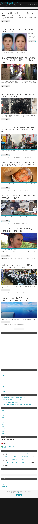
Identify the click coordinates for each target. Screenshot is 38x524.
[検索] (36, 475)
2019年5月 (3, 415)
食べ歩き (3, 391)
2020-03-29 (11, 52)
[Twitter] (35, 1)
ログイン (3, 481)
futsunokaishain (5, 52)
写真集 (19, 258)
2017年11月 (4, 426)
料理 (2, 382)
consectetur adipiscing (19, 492)
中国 (17, 52)
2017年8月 (3, 428)
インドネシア (26, 258)
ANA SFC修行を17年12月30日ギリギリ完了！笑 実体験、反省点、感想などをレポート (16, 453)
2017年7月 (3, 429)
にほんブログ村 (3, 447)
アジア (15, 52)
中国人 (22, 52)
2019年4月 (3, 417)
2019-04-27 (11, 157)
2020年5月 (3, 410)
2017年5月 (3, 433)
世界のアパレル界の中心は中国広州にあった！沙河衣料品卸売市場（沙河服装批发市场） (17, 130)
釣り (18, 190)
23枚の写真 (10, 249)
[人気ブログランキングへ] (3, 443)
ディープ (22, 157)
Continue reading (5, 21)
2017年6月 (3, 431)
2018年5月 (3, 419)
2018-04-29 (11, 223)
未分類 (3, 386)
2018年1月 (3, 422)
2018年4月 (3, 421)
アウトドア (16, 190)
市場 (27, 157)
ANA (18, 324)
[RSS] (37, 1)
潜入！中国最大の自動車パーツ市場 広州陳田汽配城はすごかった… (13, 402)
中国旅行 (24, 223)
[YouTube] (34, 1)
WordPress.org (4, 486)
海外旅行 (33, 258)
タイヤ (21, 292)
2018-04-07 (11, 292)
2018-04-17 (12, 258)
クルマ (15, 292)
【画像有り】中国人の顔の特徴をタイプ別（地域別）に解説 (12, 399)
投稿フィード (4, 482)
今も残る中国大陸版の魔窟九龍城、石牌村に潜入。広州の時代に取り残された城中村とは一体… (18, 60)
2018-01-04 (11, 324)
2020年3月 (3, 412)
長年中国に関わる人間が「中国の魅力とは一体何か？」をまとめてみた (13, 397)
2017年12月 (4, 424)
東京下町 (3, 388)
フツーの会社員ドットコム (10, 3)
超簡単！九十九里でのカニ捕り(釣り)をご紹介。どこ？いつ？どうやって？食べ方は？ (16, 459)
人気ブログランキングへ (5, 445)
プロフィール (4, 471)
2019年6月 (3, 414)
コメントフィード (5, 484)
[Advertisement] (8, 352)
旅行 (19, 157)
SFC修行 (20, 324)
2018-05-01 (11, 190)
